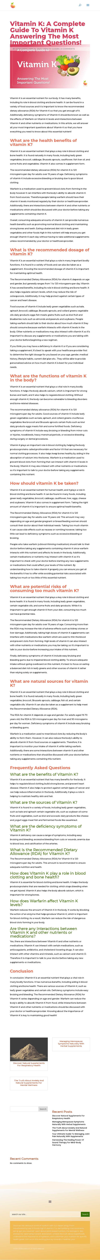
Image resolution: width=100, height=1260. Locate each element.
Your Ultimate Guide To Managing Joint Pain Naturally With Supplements (70, 1135)
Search (43, 1109)
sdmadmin (21, 49)
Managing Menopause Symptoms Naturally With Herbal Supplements (71, 1043)
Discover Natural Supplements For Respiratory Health (29, 1064)
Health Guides (51, 49)
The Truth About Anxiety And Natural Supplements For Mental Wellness (29, 1082)
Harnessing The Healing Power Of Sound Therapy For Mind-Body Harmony (68, 1142)
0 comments (68, 49)
